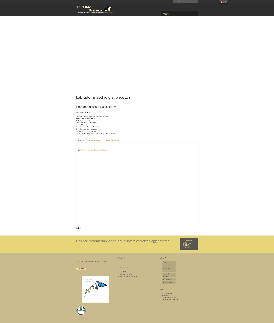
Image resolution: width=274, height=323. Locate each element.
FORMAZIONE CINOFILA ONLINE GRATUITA (188, 244)
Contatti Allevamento (94, 140)
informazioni (166, 293)
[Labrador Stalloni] (95, 10)
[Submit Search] (174, 1)
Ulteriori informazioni (112, 140)
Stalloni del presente (168, 300)
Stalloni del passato (168, 297)
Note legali (165, 295)
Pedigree (81, 140)
